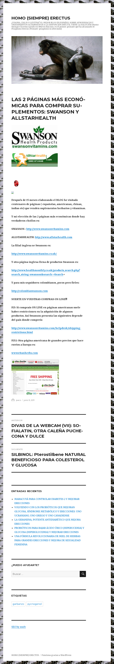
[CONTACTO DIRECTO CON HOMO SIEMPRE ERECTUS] (48, 183)
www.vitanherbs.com (24, 352)
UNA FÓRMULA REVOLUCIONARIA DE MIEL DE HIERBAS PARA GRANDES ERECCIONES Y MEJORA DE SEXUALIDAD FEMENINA (47, 540)
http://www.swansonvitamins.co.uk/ (34, 253)
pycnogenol (34, 604)
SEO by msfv (18, 626)
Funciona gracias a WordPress (56, 655)
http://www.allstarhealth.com (53, 237)
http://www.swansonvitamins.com (47, 228)
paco (18, 400)
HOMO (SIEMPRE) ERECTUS (40, 18)
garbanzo (18, 604)
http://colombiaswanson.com (29, 290)
